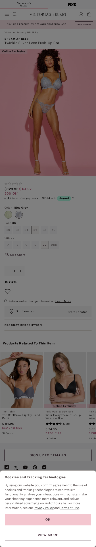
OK (48, 519)
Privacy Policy (44, 508)
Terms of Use (69, 508)
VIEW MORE (48, 535)
